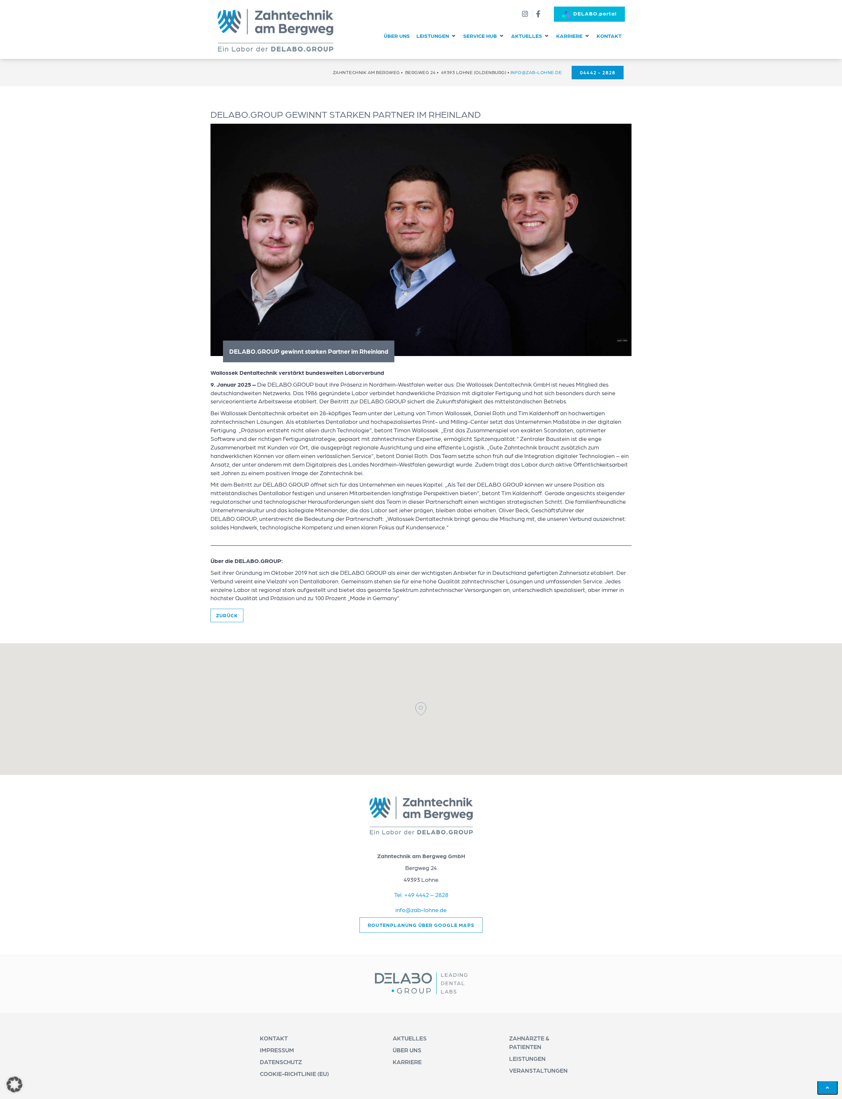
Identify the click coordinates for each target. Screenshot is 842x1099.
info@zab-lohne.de (536, 72)
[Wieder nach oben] (827, 1087)
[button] (436, 35)
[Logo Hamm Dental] (275, 30)
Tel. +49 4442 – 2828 (421, 894)
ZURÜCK (227, 615)
